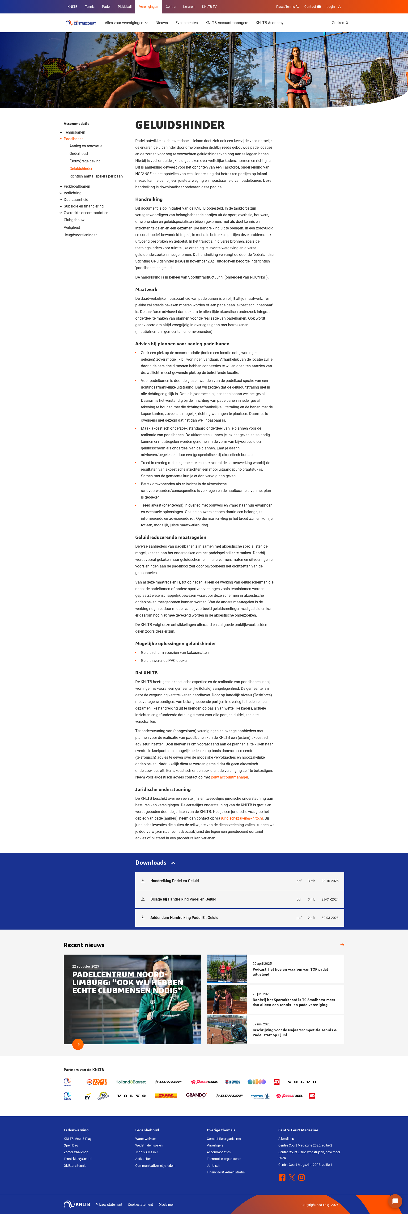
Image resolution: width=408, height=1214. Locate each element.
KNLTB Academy (270, 23)
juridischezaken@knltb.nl (242, 818)
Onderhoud (78, 153)
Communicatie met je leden (154, 1165)
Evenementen (186, 23)
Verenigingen (148, 6)
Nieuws (162, 23)
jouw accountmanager (229, 777)
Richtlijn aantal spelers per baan (96, 176)
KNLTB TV (209, 6)
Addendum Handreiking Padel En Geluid (244, 917)
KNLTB (72, 6)
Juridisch (213, 1165)
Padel (106, 6)
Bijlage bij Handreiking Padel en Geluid (244, 899)
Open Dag (71, 1145)
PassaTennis (285, 6)
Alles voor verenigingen (124, 23)
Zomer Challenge (76, 1152)
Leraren (189, 6)
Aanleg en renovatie (85, 146)
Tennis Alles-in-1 (147, 1152)
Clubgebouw (74, 220)
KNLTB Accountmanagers (226, 23)
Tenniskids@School (78, 1159)
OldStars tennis (75, 1165)
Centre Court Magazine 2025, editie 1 (305, 1165)
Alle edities (286, 1139)
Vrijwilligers (215, 1145)
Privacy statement (109, 1204)
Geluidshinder (80, 168)
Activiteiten (143, 1159)
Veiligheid (72, 227)
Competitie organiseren (224, 1139)
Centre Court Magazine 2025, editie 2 (305, 1145)
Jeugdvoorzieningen (81, 235)
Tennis (89, 6)
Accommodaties (219, 1152)
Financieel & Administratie (226, 1172)
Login (331, 6)
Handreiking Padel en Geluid (244, 881)
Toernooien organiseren (224, 1159)
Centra (171, 6)
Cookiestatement (140, 1204)
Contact (310, 6)
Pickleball (125, 6)
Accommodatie (76, 123)
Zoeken (338, 23)
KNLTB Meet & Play (78, 1139)
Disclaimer (166, 1204)
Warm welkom (145, 1139)
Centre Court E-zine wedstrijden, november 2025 (309, 1155)
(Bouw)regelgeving (85, 161)
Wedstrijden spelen (149, 1145)
